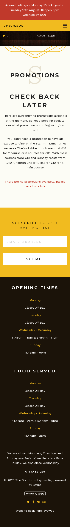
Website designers (29, 510)
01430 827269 (14, 25)
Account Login (46, 35)
